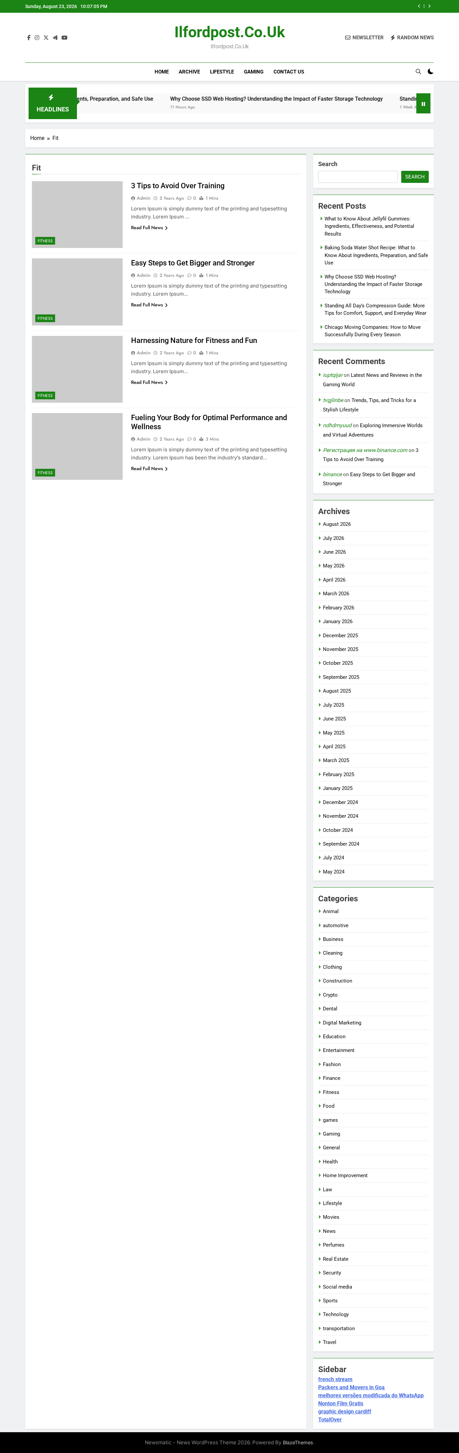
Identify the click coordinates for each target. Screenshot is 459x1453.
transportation (339, 1328)
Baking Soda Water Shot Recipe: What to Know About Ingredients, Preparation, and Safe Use (376, 255)
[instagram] (37, 38)
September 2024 (341, 844)
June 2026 (334, 552)
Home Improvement (345, 1175)
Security (332, 1273)
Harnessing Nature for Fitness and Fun (194, 340)
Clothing (332, 967)
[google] (55, 38)
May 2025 (333, 733)
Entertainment (338, 1050)
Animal (331, 911)
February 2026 (338, 608)
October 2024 (338, 830)
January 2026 (337, 621)
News (329, 1231)
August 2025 (337, 691)
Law (327, 1190)
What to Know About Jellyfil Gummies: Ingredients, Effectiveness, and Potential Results (369, 226)
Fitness (45, 241)
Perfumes (333, 1245)
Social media (337, 1287)
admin (144, 198)
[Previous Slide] (419, 6)
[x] (46, 38)
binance (332, 474)
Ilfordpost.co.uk (229, 32)
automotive (335, 925)
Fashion (332, 1064)
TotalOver (330, 1419)
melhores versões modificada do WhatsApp (371, 1395)
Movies (331, 1217)
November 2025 (340, 649)
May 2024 (333, 872)
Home (162, 72)
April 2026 (334, 580)
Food (328, 1106)
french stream (335, 1379)
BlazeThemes (298, 1442)
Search (327, 163)
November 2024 (340, 816)
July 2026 (333, 538)
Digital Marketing (342, 1023)
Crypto (330, 995)
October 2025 (338, 663)
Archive (189, 72)
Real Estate (335, 1259)
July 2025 (333, 705)
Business (333, 939)
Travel (329, 1342)
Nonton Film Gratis (340, 1403)
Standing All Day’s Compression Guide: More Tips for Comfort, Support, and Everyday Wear (319, 6)
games (330, 1120)
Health (330, 1162)
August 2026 (337, 524)
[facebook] (29, 38)
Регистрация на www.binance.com (365, 450)
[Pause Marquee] (423, 103)
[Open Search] (418, 71)
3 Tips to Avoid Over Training (177, 186)
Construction (337, 981)
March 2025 (336, 760)
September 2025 (341, 677)
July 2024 (333, 858)
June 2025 (334, 719)
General (331, 1148)
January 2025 (337, 788)
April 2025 (334, 747)
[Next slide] (429, 6)
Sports (330, 1301)
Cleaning (332, 953)
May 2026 (333, 566)
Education (334, 1037)
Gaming (253, 72)
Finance (331, 1078)
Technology (336, 1314)
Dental (330, 1009)
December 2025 (340, 636)
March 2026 (336, 594)
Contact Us (289, 72)
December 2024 (340, 802)
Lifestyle (222, 72)
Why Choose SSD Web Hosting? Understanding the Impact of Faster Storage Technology (244, 99)
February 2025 (338, 774)
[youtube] (64, 38)
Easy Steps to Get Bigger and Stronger (193, 263)
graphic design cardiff (344, 1411)
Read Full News (147, 227)
